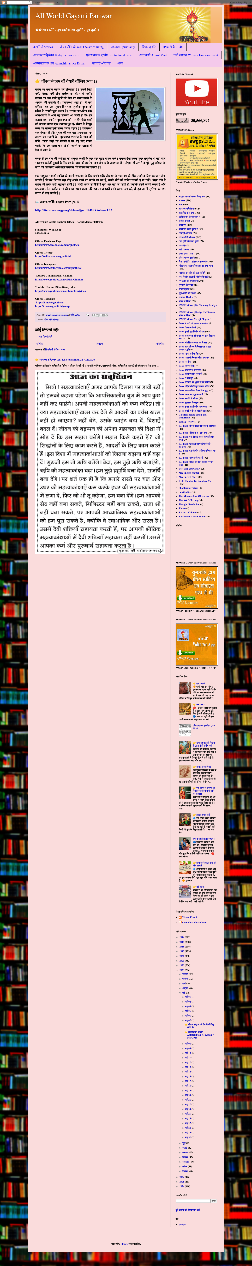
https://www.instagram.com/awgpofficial (58, 268)
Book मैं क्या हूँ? (186, 378)
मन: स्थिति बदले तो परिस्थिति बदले (193, 277)
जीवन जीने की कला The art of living (82, 47)
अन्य (120, 63)
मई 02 (188, 1001)
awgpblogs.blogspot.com (194, 922)
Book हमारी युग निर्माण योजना (192, 331)
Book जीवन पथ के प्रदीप (190, 370)
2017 (182, 942)
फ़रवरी (185, 979)
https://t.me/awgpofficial (49, 302)
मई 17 (188, 1081)
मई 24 (188, 1109)
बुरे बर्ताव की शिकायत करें (188, 1210)
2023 (182, 970)
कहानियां (182, 225)
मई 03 (188, 1006)
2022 (182, 965)
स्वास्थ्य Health (186, 297)
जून (184, 1143)
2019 (182, 951)
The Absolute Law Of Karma (194, 496)
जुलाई (185, 1147)
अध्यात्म (182, 200)
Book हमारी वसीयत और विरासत (193, 410)
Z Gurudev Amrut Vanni (192, 516)
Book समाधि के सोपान (188, 398)
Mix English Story (188, 477)
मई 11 (188, 1057)
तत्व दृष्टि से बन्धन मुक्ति (189, 241)
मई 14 (188, 1071)
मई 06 (188, 1015)
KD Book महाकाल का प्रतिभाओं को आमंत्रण (194, 445)
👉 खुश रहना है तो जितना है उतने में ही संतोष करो (204, 744)
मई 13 (188, 1067)
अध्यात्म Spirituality (123, 47)
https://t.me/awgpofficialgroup (52, 306)
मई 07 (188, 1020)
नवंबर (185, 1166)
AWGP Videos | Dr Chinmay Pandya (198, 305)
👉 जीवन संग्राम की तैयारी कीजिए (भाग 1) (199, 1026)
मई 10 (188, 1053)
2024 (182, 1177)
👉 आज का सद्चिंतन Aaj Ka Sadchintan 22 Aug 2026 (65, 359)
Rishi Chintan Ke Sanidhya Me (195, 481)
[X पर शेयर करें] (100, 315)
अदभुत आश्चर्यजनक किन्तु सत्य (192, 196)
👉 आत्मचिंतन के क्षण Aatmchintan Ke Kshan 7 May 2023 (199, 1035)
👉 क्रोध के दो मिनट (202, 767)
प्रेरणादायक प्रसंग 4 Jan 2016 (204, 727)
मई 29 (188, 1132)
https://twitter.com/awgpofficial (53, 256)
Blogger (125, 1244)
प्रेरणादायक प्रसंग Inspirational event (109, 55)
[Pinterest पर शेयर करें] (106, 315)
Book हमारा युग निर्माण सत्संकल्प (193, 406)
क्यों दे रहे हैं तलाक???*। (204, 839)
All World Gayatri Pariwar (73, 15)
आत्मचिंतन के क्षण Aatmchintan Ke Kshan (59, 63)
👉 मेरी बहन (198, 887)
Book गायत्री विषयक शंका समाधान (194, 357)
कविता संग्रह (184, 221)
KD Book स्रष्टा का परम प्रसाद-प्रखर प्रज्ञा (196, 463)
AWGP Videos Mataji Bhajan (194, 319)
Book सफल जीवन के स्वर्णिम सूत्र (193, 390)
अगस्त (185, 1152)
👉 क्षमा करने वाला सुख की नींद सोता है (204, 864)
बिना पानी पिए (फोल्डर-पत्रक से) (193, 261)
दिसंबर (185, 1171)
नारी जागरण (184, 249)
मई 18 (188, 1085)
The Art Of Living (188, 500)
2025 (182, 1181)
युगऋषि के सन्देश (173, 47)
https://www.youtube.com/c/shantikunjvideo (60, 291)
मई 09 (188, 1048)
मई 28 (188, 1128)
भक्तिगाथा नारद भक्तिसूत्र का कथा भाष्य (196, 265)
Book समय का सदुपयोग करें (191, 394)
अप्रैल (185, 988)
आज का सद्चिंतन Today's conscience (56, 55)
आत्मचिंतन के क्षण (186, 212)
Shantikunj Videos (188, 488)
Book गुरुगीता (185, 361)
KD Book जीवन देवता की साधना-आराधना (197, 426)
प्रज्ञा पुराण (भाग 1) (187, 253)
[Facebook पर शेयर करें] (103, 315)
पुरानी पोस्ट (160, 343)
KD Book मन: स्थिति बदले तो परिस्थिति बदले (196, 438)
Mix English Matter (189, 473)
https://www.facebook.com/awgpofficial (57, 245)
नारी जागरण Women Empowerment (195, 55)
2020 (182, 956)
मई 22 (188, 1104)
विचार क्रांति (149, 47)
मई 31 (188, 1137)
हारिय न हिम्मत (185, 301)
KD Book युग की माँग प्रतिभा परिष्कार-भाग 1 (197, 452)
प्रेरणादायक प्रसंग (187, 257)
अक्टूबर (186, 1161)
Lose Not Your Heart (189, 468)
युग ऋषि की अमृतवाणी (188, 281)
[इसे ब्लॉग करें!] (97, 315)
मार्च (184, 983)
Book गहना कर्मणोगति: (189, 353)
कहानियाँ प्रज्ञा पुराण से (188, 229)
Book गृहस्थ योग (186, 366)
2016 (182, 937)
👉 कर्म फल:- (199, 704)
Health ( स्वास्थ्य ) (187, 421)
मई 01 (188, 997)
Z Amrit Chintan (188, 512)
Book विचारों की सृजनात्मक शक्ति (193, 323)
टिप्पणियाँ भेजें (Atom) (55, 349)
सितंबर (185, 1157)
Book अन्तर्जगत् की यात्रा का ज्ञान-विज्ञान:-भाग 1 (197, 337)
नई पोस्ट (40, 343)
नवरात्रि (182, 245)
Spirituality (185, 492)
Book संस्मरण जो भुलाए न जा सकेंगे (194, 382)
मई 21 (188, 1099)
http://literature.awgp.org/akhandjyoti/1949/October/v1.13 (73, 210)
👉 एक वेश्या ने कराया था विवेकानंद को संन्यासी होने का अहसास (204, 790)
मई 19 (188, 1090)
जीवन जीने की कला (51, 319)
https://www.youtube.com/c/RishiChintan (59, 279)
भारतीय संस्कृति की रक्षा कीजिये (192, 272)
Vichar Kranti (189, 917)
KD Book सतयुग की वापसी (191, 457)
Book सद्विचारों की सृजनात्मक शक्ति (194, 386)
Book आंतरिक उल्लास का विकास (193, 342)
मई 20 (188, 1095)
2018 (182, 946)
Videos (182, 508)
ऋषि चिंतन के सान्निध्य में (189, 217)
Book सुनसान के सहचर (189, 402)
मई (183, 993)
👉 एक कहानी (199, 683)
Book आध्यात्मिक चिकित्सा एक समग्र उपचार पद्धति (195, 348)
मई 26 (188, 1118)
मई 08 (188, 1043)
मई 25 (188, 1113)
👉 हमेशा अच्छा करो (201, 815)
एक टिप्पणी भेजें (45, 336)
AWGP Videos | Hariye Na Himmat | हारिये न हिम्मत (197, 313)
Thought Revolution (189, 504)
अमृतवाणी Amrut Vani (153, 55)
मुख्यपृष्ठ (99, 343)
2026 (182, 1186)
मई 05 (188, 1011)
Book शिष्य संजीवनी (187, 327)
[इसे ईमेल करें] (93, 315)
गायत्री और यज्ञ (101, 63)
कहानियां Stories (43, 47)
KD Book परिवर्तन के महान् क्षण (193, 432)
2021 (182, 960)
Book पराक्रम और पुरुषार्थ (190, 374)
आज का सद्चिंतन (186, 208)
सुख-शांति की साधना (187, 293)
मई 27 (188, 1123)
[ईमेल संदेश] (87, 314)
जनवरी (185, 974)
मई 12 (188, 1062)
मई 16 (188, 1076)
